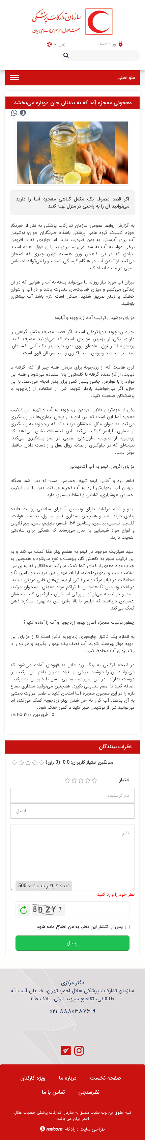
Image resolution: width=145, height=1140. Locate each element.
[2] (74, 781)
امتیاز (124, 780)
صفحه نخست (105, 1078)
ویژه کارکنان (33, 1078)
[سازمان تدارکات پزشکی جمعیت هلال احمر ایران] (72, 21)
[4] (88, 781)
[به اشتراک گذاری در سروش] (23, 113)
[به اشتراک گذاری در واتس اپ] (14, 113)
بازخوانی (24, 908)
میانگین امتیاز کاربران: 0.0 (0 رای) (79, 762)
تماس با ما (53, 1092)
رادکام (70, 1129)
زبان (61, 44)
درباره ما (68, 1078)
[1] (67, 781)
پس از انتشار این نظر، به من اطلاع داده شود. (79, 926)
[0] (14, 763)
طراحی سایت (92, 1129)
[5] (94, 781)
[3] (81, 781)
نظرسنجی (88, 1092)
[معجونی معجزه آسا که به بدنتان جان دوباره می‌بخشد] (72, 152)
